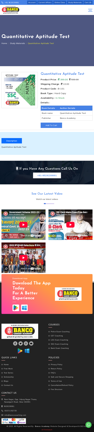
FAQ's (53, 373)
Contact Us (8, 385)
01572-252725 (11, 411)
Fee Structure (56, 389)
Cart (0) (88, 2)
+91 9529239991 (12, 2)
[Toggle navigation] (90, 10)
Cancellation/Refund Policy (62, 385)
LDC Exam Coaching (59, 340)
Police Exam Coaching (60, 332)
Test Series (8, 373)
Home (4, 43)
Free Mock (8, 369)
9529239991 (9, 406)
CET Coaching (57, 336)
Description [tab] (11, 141)
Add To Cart (51, 125)
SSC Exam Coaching (59, 344)
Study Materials (75, 2)
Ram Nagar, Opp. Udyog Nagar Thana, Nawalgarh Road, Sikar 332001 (20, 400)
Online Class (59, 2)
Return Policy (56, 369)
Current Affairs (45, 2)
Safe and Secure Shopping (62, 377)
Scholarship (9, 377)
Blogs (6, 381)
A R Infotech (47, 430)
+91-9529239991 (47, 175)
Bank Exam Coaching (60, 348)
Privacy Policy (56, 364)
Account (31, 2)
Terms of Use (56, 381)
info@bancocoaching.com (15, 415)
